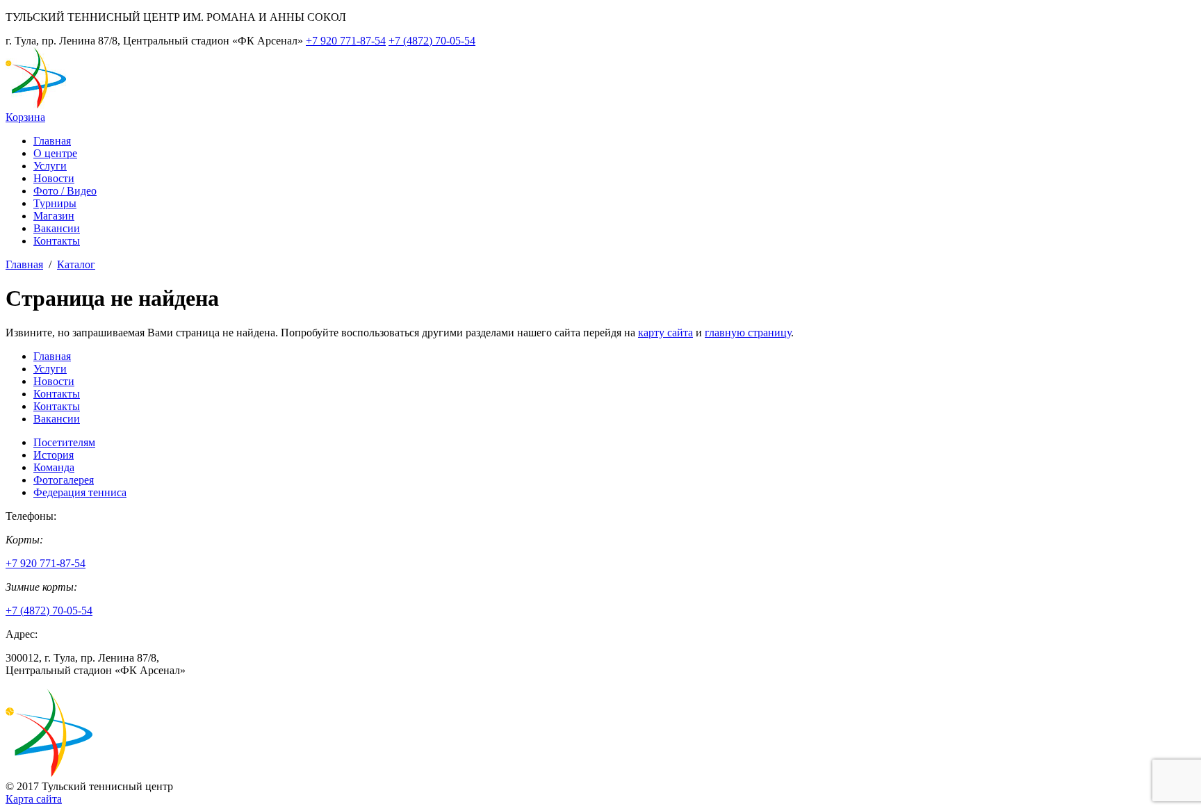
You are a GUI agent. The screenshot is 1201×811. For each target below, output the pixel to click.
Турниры (54, 203)
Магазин (53, 216)
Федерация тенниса (79, 492)
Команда (53, 467)
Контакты (56, 241)
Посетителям (64, 442)
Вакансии (56, 228)
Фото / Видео (65, 191)
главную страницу (748, 332)
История (53, 455)
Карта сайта (34, 799)
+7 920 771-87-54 (346, 41)
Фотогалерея (63, 480)
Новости (53, 178)
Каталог (76, 264)
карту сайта (665, 332)
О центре (55, 153)
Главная (52, 141)
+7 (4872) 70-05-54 (432, 41)
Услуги (50, 166)
